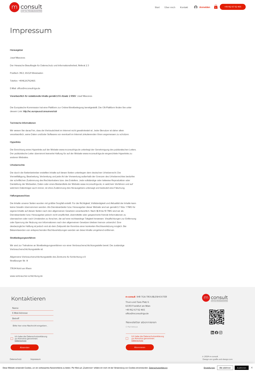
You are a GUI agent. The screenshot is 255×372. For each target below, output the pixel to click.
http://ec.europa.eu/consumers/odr (40, 111)
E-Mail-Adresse (132, 327)
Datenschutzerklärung (158, 367)
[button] (216, 6)
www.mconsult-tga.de (69, 149)
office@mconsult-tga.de (28, 88)
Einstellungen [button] (209, 367)
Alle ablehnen (225, 367)
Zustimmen (241, 367)
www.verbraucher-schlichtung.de (26, 276)
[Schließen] (251, 368)
